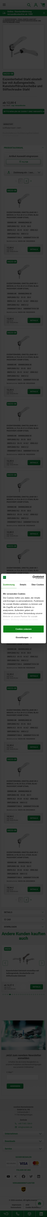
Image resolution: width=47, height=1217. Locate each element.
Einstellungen (22, 637)
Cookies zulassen (24, 629)
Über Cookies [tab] (37, 584)
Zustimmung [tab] (9, 584)
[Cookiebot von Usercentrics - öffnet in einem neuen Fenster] (33, 577)
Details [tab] (23, 584)
